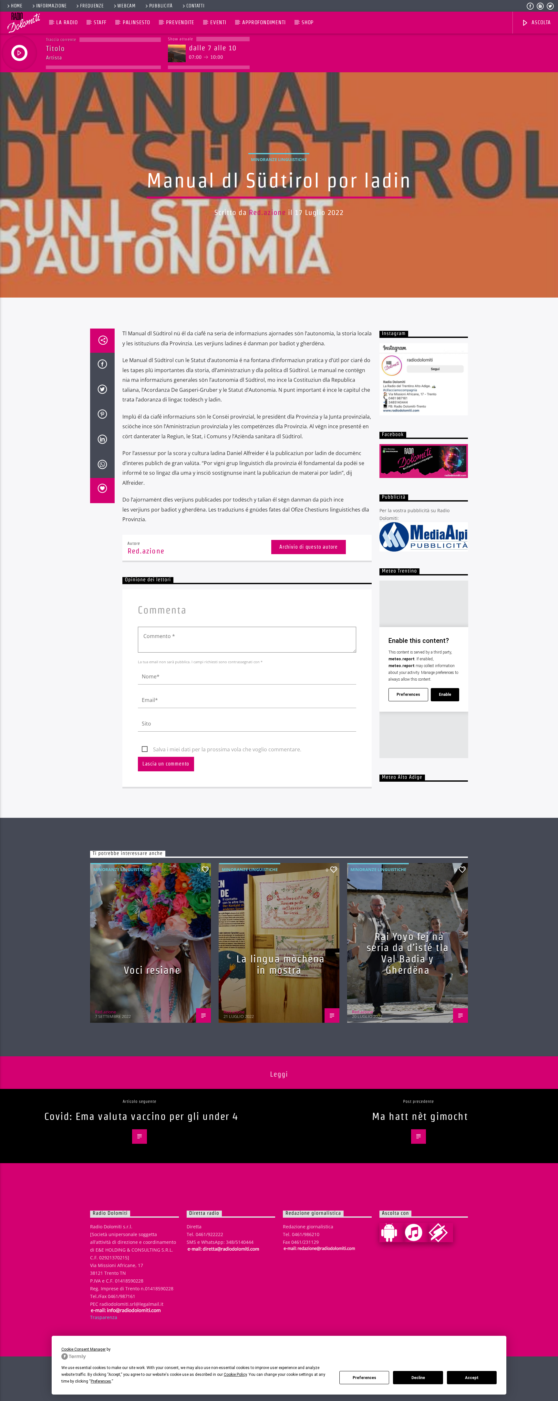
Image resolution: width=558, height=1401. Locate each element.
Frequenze (92, 5)
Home (17, 5)
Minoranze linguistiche (279, 159)
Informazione (51, 5)
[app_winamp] (441, 1232)
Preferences (364, 1378)
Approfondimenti (263, 22)
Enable (445, 694)
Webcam (126, 5)
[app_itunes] (416, 1232)
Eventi (218, 22)
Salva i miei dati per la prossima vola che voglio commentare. (227, 749)
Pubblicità (161, 5)
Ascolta (540, 22)
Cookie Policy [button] (235, 1374)
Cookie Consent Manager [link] (83, 1349)
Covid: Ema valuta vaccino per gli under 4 (141, 1116)
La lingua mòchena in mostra (280, 964)
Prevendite (180, 22)
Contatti (195, 5)
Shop (308, 22)
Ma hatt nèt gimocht (420, 1116)
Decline (418, 1378)
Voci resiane (152, 970)
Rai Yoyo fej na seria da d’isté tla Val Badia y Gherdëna (408, 953)
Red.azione (267, 212)
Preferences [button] (101, 1381)
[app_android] (391, 1232)
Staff (100, 22)
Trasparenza (103, 1317)
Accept (472, 1378)
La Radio (67, 22)
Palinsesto (136, 22)
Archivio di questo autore (308, 547)
